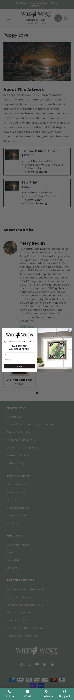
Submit (19, 366)
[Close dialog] (69, 330)
